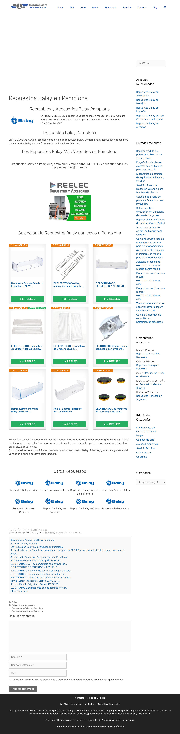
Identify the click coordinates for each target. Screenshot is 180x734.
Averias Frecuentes (147, 444)
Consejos (141, 456)
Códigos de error (145, 439)
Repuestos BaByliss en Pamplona (27, 608)
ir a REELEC (27, 298)
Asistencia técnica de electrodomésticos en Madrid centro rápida (148, 265)
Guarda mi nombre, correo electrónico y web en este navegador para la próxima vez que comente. (68, 679)
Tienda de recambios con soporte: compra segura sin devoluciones (150, 307)
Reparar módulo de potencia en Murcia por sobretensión (149, 155)
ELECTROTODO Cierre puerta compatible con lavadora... (112, 347)
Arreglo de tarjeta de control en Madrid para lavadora (149, 231)
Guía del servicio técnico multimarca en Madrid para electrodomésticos (150, 242)
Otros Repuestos (19, 591)
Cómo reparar (144, 452)
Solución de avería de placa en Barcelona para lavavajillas (150, 200)
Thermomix (110, 7)
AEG (72, 7)
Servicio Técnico (145, 448)
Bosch (95, 7)
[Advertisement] (90, 34)
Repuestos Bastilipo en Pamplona (27, 611)
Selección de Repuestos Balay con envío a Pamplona (38, 557)
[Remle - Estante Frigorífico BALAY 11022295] (69, 390)
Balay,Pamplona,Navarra (23, 605)
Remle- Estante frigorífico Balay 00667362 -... (24, 410)
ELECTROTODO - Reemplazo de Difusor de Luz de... (69, 347)
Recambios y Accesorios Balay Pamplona (32, 540)
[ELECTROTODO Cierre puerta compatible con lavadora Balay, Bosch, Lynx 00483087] (112, 327)
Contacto (141, 7)
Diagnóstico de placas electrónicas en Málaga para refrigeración (149, 166)
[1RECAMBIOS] (29, 5)
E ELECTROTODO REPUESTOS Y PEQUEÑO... (111, 284)
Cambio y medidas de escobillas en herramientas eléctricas (149, 318)
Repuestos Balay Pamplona (24, 543)
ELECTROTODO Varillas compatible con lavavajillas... (68, 284)
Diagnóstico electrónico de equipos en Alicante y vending (150, 177)
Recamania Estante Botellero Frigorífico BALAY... (26, 284)
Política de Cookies (95, 698)
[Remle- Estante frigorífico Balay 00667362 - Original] (27, 390)
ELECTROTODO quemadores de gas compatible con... (111, 410)
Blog (155, 7)
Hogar (139, 435)
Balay (83, 7)
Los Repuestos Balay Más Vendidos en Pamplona (36, 546)
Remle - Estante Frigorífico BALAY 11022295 (67, 410)
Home (60, 7)
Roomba (127, 7)
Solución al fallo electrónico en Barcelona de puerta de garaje (150, 212)
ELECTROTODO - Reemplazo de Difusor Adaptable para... (26, 347)
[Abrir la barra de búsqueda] (165, 7)
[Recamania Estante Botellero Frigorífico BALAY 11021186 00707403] (27, 264)
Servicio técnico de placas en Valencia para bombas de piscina (149, 189)
